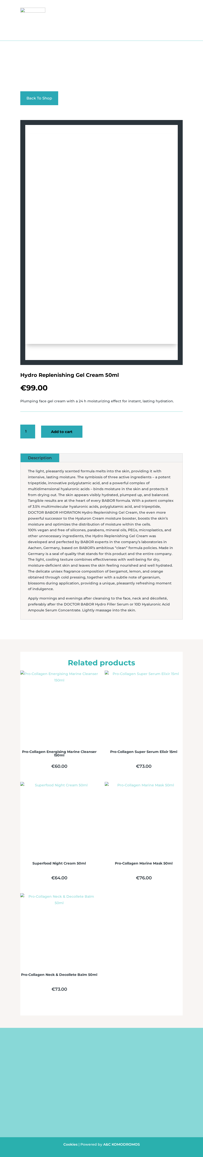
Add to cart (62, 431)
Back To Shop (39, 98)
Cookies (70, 1144)
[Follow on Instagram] (105, 1124)
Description (40, 458)
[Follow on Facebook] (95, 1124)
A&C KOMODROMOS (121, 1144)
